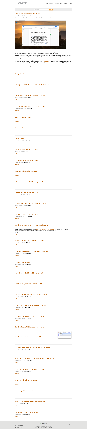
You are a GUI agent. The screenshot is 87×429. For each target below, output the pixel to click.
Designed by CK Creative (47, 426)
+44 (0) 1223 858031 (19, 425)
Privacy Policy (37, 426)
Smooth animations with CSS (29, 240)
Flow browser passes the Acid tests (26, 160)
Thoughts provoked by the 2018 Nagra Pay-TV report (32, 348)
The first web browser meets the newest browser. (31, 294)
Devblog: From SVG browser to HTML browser (30, 337)
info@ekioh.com (19, 427)
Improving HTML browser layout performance (30, 391)
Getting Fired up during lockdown (26, 171)
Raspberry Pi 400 (47, 61)
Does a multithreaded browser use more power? (31, 305)
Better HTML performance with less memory (30, 402)
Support (70, 3)
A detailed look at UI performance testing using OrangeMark (35, 358)
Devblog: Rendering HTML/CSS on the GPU (29, 316)
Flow (47, 3)
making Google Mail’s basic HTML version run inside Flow (46, 229)
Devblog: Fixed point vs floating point (27, 214)
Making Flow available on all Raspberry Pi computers (32, 85)
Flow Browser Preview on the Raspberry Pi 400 (30, 106)
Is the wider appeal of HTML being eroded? (29, 182)
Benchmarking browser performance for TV (29, 369)
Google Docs (39, 17)
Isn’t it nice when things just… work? (27, 149)
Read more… (17, 88)
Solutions (57, 3)
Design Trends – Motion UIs (24, 74)
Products (51, 3)
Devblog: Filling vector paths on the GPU (28, 284)
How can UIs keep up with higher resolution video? (31, 251)
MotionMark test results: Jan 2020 (26, 193)
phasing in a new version (31, 17)
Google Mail (18, 50)
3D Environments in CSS (23, 117)
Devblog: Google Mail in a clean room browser (30, 327)
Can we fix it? (19, 128)
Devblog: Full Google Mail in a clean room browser (31, 225)
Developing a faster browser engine (26, 412)
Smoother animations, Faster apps (26, 380)
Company (65, 3)
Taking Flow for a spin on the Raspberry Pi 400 (30, 95)
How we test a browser (22, 262)
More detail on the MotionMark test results (29, 273)
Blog (61, 3)
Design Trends (19, 139)
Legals (42, 426)
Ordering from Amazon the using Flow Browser (30, 203)
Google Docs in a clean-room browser (27, 13)
